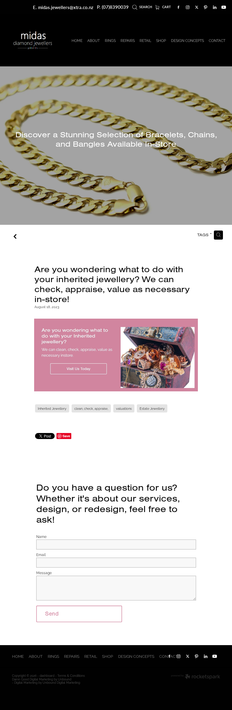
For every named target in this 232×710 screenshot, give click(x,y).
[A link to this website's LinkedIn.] (215, 7)
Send (52, 613)
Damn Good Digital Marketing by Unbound (41, 679)
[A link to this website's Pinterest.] (206, 7)
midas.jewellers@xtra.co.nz (65, 7)
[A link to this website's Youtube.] (224, 7)
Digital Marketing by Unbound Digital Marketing (47, 682)
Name (41, 536)
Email (41, 554)
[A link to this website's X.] (197, 7)
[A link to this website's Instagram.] (188, 7)
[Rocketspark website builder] (195, 677)
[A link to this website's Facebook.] (178, 7)
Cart (166, 7)
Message (44, 573)
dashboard (47, 675)
